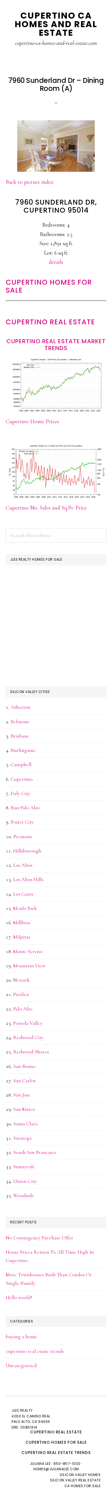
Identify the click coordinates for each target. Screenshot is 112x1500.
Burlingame (23, 750)
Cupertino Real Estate (50, 322)
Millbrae (22, 922)
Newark (21, 980)
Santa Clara (25, 1123)
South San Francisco (34, 1152)
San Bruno (24, 1066)
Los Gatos (23, 894)
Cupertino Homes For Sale (49, 286)
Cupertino (22, 779)
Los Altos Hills (28, 879)
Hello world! (19, 1297)
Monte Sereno (28, 951)
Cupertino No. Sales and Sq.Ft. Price (46, 507)
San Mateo (24, 1109)
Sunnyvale (24, 1166)
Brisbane (20, 736)
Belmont (20, 721)
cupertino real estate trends (35, 1351)
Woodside (23, 1195)
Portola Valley (28, 1023)
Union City (25, 1181)
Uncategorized (21, 1365)
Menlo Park (25, 908)
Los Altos (22, 865)
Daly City (20, 793)
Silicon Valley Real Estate (75, 1480)
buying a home (21, 1336)
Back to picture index (29, 182)
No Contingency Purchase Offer (39, 1238)
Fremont (22, 836)
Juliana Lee (40, 1463)
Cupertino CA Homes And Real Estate (56, 24)
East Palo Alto (25, 807)
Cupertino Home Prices (32, 421)
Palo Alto (22, 1009)
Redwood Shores (31, 1051)
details (56, 262)
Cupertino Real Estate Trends (56, 1452)
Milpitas (21, 937)
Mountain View (29, 965)
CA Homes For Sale (82, 1485)
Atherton (20, 707)
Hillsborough (27, 851)
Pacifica (21, 994)
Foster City (22, 822)
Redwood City (28, 1037)
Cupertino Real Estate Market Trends (56, 344)
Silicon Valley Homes (80, 1474)
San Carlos (24, 1080)
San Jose (21, 1095)
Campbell (21, 764)
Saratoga (22, 1138)
